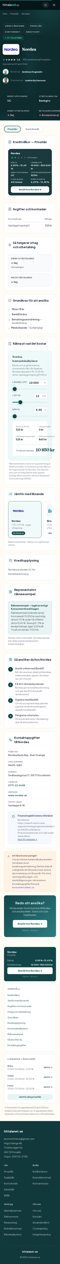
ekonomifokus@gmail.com (19, 1138)
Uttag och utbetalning (19, 1011)
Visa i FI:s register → (27, 839)
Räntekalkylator (13, 1234)
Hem (5, 13)
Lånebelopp (19, 382)
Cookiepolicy (40, 1228)
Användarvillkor (41, 1222)
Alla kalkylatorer (13, 1210)
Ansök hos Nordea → (30, 189)
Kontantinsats (40, 1183)
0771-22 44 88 (16, 785)
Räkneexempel (15, 1034)
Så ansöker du (15, 1039)
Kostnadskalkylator (18, 1028)
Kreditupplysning (17, 1022)
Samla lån (9, 1189)
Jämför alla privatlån (30, 1097)
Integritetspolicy (42, 1234)
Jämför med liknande (18, 1000)
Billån (7, 1195)
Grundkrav (13, 1017)
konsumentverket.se (23, 887)
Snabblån (9, 1177)
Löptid (16, 395)
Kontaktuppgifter (17, 1045)
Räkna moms (11, 1216)
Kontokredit (32, 129)
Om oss (37, 1210)
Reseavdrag (10, 1222)
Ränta (16, 409)
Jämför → (48, 1067)
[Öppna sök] (46, 4)
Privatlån (14, 13)
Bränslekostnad (13, 1228)
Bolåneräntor (40, 1171)
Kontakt (37, 1216)
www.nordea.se (17, 795)
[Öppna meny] (54, 5)
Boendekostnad (42, 1177)
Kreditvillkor (14, 995)
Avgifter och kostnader (20, 1006)
